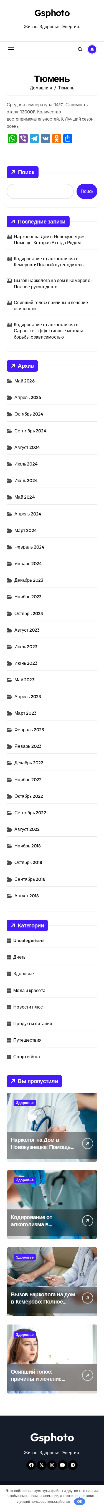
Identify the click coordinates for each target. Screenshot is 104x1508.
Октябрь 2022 (28, 796)
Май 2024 (24, 497)
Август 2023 (27, 630)
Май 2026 (24, 381)
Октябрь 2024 (28, 414)
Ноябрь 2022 (28, 779)
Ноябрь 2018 (27, 846)
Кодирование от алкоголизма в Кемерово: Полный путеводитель (48, 261)
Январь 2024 (28, 563)
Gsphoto (52, 12)
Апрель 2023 (27, 696)
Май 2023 (24, 679)
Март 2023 (25, 713)
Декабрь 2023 (28, 580)
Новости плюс (28, 1007)
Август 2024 (27, 447)
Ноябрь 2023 (28, 596)
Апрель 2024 (27, 514)
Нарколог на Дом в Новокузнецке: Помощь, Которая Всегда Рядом (49, 239)
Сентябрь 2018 (29, 879)
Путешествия (27, 1040)
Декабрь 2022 (28, 762)
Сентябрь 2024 (30, 430)
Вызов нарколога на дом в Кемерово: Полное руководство (53, 283)
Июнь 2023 (25, 663)
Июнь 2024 (26, 480)
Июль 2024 (26, 464)
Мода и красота (29, 990)
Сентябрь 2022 (30, 812)
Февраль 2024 (29, 547)
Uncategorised (28, 940)
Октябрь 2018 (28, 862)
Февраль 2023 (29, 729)
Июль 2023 (25, 646)
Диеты (20, 957)
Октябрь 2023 (28, 613)
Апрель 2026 (27, 397)
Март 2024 (25, 530)
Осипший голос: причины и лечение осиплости (51, 305)
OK (79, 1501)
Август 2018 (26, 895)
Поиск (26, 172)
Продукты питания (32, 1023)
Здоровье (23, 973)
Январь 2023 (28, 746)
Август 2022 (27, 829)
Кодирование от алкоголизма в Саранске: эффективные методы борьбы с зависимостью (48, 331)
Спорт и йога (26, 1056)
